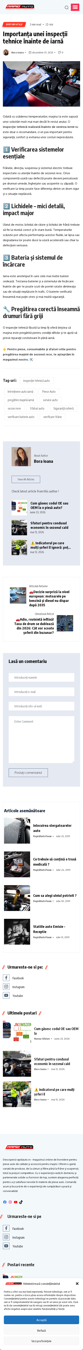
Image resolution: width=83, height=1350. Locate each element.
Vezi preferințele (41, 1341)
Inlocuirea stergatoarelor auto (52, 828)
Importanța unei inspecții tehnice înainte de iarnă (35, 37)
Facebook (18, 978)
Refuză (41, 1330)
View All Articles (26, 479)
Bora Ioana (17, 52)
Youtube (18, 996)
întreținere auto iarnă (20, 391)
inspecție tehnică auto (36, 381)
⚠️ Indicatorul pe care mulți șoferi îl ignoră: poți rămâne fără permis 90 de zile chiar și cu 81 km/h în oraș (49, 545)
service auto (50, 400)
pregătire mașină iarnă (21, 400)
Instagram (19, 987)
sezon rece (14, 408)
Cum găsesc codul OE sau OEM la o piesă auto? (49, 505)
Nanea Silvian (42, 1038)
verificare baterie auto (21, 417)
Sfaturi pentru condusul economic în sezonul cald (49, 525)
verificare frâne (52, 417)
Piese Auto (49, 391)
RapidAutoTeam (42, 836)
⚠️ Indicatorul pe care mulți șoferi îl (54, 1091)
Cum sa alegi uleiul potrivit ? (55, 895)
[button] (77, 1284)
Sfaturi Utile (14, 24)
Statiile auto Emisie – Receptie (49, 929)
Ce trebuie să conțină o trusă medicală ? (54, 861)
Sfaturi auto (37, 408)
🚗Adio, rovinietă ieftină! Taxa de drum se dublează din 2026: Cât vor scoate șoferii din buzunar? (34, 626)
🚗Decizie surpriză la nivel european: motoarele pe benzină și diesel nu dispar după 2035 (49, 598)
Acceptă (41, 1320)
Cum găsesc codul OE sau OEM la (56, 1030)
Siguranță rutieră (63, 408)
